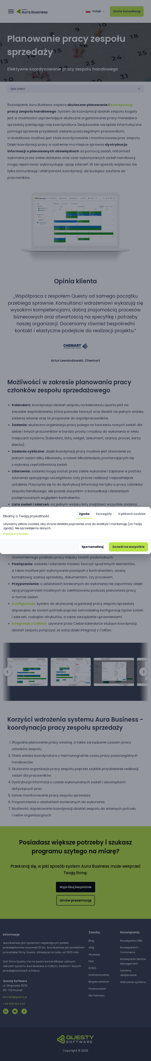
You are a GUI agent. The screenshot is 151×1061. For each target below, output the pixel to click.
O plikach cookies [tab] (131, 514)
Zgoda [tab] (84, 514)
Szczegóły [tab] (104, 514)
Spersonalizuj (92, 547)
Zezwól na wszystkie (128, 547)
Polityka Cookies (16, 534)
